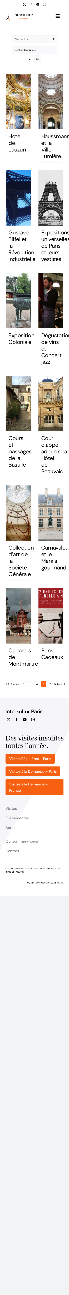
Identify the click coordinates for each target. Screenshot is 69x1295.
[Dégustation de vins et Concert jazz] (50, 300)
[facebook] (31, 4)
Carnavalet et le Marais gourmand (54, 557)
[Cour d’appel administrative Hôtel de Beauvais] (50, 403)
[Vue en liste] (37, 59)
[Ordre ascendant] (53, 39)
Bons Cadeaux (52, 654)
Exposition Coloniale (21, 339)
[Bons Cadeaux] (50, 616)
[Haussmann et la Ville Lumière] (50, 101)
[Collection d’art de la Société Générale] (18, 513)
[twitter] (24, 4)
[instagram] (44, 4)
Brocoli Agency (15, 872)
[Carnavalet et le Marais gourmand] (50, 513)
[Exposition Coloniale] (18, 300)
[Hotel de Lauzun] (18, 101)
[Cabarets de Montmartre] (18, 616)
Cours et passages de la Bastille (19, 451)
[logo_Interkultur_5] (19, 14)
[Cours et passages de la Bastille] (18, 403)
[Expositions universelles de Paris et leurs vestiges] (50, 198)
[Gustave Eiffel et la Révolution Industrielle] (18, 198)
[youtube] (37, 4)
